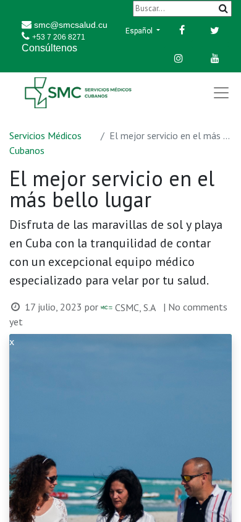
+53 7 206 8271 (58, 37)
